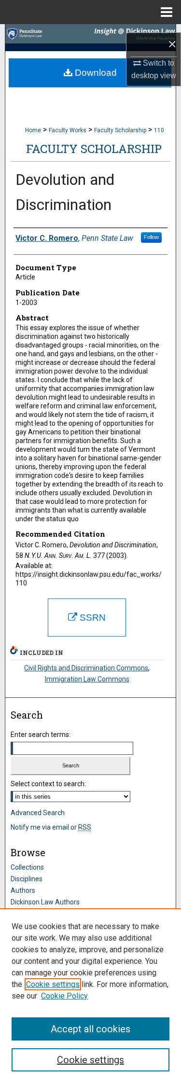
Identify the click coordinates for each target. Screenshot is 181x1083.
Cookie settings (53, 984)
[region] (90, 995)
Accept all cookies (90, 1029)
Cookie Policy (64, 995)
